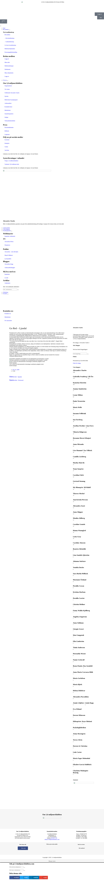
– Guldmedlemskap (9, 41)
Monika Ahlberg (79, 518)
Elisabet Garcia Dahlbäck (82, 764)
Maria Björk (77, 684)
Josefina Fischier (79, 426)
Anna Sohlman (78, 623)
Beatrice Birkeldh (79, 549)
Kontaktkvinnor (8, 106)
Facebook (7, 139)
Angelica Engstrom (80, 617)
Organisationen (8, 85)
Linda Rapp (89, 703)
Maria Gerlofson (79, 678)
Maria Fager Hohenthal (81, 758)
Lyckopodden (8, 258)
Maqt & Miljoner (9, 255)
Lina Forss (90, 426)
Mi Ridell (87, 487)
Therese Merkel (78, 493)
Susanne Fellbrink (79, 413)
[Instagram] (50, 848)
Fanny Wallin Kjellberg (81, 610)
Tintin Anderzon (79, 647)
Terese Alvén (77, 740)
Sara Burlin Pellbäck (80, 574)
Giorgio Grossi (78, 629)
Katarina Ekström (79, 383)
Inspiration (7, 274)
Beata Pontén (77, 666)
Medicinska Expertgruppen (11, 99)
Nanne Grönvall (78, 660)
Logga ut (7, 76)
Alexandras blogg (9, 264)
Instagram (7, 143)
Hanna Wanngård (79, 530)
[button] (14, 877)
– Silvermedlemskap (9, 38)
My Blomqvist (78, 487)
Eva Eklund (77, 709)
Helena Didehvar (79, 691)
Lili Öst (90, 376)
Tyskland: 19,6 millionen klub (12, 164)
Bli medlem (7, 34)
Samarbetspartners (9, 113)
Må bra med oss (9, 272)
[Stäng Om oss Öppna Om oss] (7, 80)
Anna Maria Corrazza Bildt (83, 672)
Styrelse (6, 96)
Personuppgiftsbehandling (11, 52)
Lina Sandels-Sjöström (81, 555)
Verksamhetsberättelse (10, 120)
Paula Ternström (79, 401)
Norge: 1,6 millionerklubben (11, 160)
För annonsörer (8, 320)
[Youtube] (59, 848)
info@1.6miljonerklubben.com (52, 839)
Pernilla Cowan (78, 586)
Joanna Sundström (79, 389)
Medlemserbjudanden (10, 48)
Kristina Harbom (79, 592)
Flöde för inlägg (77, 363)
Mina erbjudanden (9, 73)
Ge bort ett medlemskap (10, 45)
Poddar (6, 249)
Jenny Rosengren (79, 734)
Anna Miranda (78, 444)
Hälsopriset (77, 721)
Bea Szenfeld (87, 666)
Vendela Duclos (78, 567)
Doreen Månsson (79, 715)
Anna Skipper (78, 512)
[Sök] (24, 867)
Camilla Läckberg (79, 457)
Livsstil (6, 277)
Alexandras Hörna (9, 241)
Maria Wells (77, 407)
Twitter (6, 146)
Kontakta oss (8, 313)
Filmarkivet (7, 245)
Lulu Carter (77, 752)
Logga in (7, 59)
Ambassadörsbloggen (10, 267)
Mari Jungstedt (78, 635)
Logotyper (7, 134)
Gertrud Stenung (79, 481)
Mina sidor (7, 62)
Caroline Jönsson (79, 543)
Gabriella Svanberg (80, 376)
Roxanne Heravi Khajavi (82, 438)
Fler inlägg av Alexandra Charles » (81, 342)
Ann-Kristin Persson (80, 500)
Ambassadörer (8, 103)
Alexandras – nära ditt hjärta (11, 251)
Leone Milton (78, 395)
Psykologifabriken (79, 727)
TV (4, 239)
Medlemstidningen (9, 66)
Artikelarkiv (7, 283)
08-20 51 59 (54, 838)
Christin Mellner (79, 604)
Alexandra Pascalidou (81, 697)
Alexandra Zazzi (79, 506)
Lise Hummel (78, 450)
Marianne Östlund (79, 580)
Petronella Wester (79, 654)
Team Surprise (78, 469)
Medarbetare (8, 110)
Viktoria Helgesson (80, 432)
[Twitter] (54, 848)
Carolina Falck (78, 475)
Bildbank (7, 131)
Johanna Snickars (79, 561)
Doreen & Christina (80, 746)
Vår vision (7, 89)
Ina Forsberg (77, 420)
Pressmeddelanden (9, 127)
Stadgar (6, 117)
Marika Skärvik (78, 463)
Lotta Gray (77, 537)
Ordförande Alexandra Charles (12, 92)
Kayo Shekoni (87, 721)
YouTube (7, 150)
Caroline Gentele (79, 524)
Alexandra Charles (9, 221)
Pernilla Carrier (79, 598)
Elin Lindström (78, 641)
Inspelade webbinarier (10, 236)
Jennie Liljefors (78, 703)
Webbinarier (7, 69)
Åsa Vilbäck (87, 450)
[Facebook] (45, 848)
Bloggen (6, 261)
